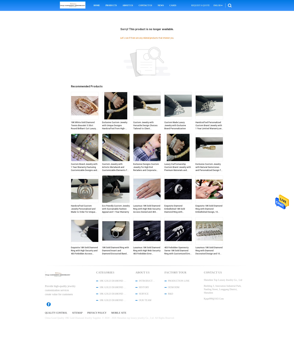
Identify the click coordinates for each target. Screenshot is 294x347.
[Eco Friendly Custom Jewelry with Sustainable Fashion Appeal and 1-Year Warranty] (115, 202)
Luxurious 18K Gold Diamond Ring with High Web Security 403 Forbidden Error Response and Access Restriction (146, 250)
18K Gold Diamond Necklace (113, 294)
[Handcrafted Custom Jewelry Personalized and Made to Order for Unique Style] (84, 202)
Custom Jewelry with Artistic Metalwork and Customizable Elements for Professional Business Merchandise (115, 167)
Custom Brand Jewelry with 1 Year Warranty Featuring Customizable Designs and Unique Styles (84, 167)
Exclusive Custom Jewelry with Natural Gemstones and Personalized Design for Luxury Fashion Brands (209, 167)
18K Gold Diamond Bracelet (113, 287)
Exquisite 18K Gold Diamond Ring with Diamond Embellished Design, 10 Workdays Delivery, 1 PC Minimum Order (208, 209)
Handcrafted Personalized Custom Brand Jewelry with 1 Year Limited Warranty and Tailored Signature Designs (209, 125)
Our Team (145, 300)
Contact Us (145, 5)
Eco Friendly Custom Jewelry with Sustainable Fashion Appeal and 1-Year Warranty (116, 209)
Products (111, 5)
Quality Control (56, 313)
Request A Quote (200, 5)
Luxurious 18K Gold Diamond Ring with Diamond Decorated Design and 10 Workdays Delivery (209, 250)
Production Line (179, 281)
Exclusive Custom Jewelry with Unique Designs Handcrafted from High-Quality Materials (114, 125)
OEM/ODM (173, 287)
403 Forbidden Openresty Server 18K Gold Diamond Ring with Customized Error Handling (177, 250)
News (161, 5)
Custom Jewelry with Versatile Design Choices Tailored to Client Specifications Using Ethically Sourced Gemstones (145, 125)
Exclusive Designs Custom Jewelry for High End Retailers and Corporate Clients (146, 167)
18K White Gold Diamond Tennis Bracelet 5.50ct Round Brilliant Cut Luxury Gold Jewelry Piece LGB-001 (84, 125)
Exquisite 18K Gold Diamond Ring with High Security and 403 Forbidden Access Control (84, 250)
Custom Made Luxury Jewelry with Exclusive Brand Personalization (175, 125)
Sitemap (77, 313)
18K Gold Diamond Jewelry (113, 281)
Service (144, 294)
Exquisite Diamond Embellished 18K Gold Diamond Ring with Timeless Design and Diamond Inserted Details (176, 209)
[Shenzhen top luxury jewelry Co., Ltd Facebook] (50, 304)
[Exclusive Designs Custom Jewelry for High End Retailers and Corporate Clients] (147, 160)
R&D (170, 294)
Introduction (147, 281)
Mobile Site (118, 313)
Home (97, 5)
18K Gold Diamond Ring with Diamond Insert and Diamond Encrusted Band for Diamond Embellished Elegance (115, 250)
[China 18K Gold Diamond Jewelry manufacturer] (72, 5)
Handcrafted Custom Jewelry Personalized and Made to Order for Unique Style (83, 209)
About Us (127, 5)
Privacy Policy (97, 313)
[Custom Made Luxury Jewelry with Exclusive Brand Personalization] (178, 118)
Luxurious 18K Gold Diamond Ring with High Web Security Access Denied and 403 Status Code (146, 209)
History (144, 287)
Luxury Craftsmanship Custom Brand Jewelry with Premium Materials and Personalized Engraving (177, 167)
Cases (172, 5)
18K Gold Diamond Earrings (113, 300)
